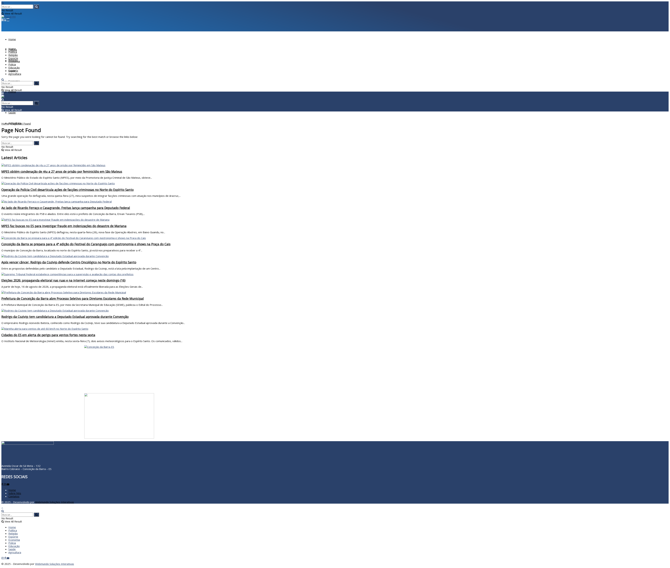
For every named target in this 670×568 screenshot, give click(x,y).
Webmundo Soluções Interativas (54, 502)
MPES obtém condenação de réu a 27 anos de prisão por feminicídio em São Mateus (61, 171)
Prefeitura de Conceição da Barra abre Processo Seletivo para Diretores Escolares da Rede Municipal (72, 298)
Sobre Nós (14, 493)
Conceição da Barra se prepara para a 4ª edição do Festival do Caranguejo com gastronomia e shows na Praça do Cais (85, 244)
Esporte (13, 58)
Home (12, 39)
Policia (12, 91)
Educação (14, 67)
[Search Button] (36, 7)
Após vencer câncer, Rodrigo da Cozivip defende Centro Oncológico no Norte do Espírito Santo (68, 262)
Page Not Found (21, 123)
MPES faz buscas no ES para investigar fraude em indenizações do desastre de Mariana (63, 226)
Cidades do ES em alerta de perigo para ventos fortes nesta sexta (48, 335)
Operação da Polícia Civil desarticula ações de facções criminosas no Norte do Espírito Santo (67, 190)
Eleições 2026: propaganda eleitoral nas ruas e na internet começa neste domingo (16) (63, 280)
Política (12, 52)
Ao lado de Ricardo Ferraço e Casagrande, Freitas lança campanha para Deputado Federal (65, 208)
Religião (13, 55)
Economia (14, 61)
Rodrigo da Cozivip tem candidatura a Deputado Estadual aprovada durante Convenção (65, 317)
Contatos (13, 496)
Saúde (12, 112)
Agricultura (14, 74)
